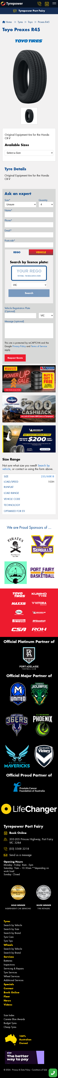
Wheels (8, 945)
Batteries (8, 960)
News (7, 1000)
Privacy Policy (19, 346)
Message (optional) (14, 321)
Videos (8, 1004)
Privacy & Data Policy (21, 1070)
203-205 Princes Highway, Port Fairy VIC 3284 (31, 841)
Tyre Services (10, 972)
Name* (8, 210)
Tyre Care (9, 937)
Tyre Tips (8, 940)
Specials (9, 984)
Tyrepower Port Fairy (31, 10)
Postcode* (10, 240)
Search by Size (11, 929)
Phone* (8, 220)
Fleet (7, 996)
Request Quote (15, 358)
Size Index (9, 1015)
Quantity (43, 200)
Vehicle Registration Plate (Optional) (17, 310)
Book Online (11, 992)
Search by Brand (12, 933)
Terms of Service (39, 346)
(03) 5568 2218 (19, 849)
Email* (8, 230)
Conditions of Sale (39, 1070)
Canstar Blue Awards (14, 1019)
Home (8, 22)
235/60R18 (47, 476)
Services (9, 956)
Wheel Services (11, 976)
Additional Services (13, 980)
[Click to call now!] (39, 4)
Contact (8, 988)
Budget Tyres (10, 1023)
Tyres (7, 921)
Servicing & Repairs (14, 968)
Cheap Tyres (10, 1027)
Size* (7, 200)
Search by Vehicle (13, 925)
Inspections (9, 964)
